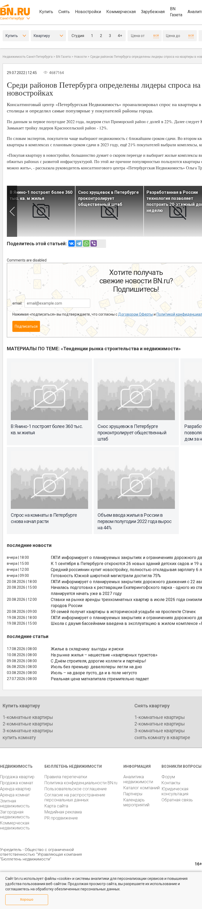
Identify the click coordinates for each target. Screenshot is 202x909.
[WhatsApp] (86, 243)
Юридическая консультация (174, 791)
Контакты (170, 782)
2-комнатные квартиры (28, 724)
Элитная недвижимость (15, 803)
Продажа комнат (16, 782)
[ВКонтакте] (71, 243)
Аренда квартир (15, 788)
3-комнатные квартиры (28, 730)
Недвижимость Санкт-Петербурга (28, 57)
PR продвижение (61, 818)
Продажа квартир (17, 776)
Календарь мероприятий (136, 802)
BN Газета (176, 11)
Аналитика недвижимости (138, 779)
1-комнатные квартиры (28, 717)
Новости (80, 57)
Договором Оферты (135, 314)
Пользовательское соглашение (75, 788)
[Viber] (93, 243)
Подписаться (26, 326)
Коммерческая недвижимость (15, 825)
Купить (46, 11)
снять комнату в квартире (162, 737)
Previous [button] (12, 211)
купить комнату (19, 737)
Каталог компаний (141, 787)
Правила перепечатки (65, 776)
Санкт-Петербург (12, 18)
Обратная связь (177, 799)
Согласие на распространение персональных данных (74, 797)
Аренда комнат (15, 794)
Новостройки (88, 11)
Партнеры (132, 793)
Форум (168, 776)
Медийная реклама (63, 811)
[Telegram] (79, 243)
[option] (41, 211)
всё (156, 35)
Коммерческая (121, 11)
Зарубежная (153, 11)
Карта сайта (56, 805)
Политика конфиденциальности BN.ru (80, 782)
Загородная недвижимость (15, 814)
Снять (64, 11)
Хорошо (26, 899)
